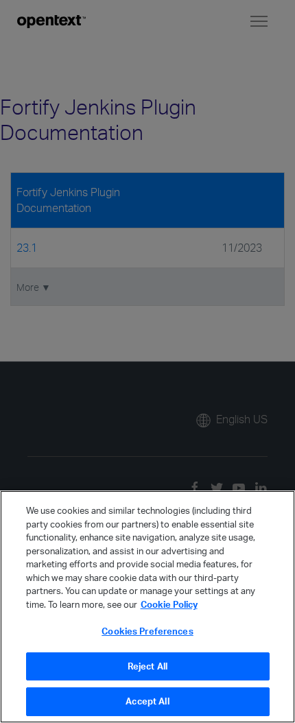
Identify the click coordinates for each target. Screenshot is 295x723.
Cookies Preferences (147, 631)
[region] (147, 606)
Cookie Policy (169, 604)
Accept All (147, 701)
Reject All (147, 666)
